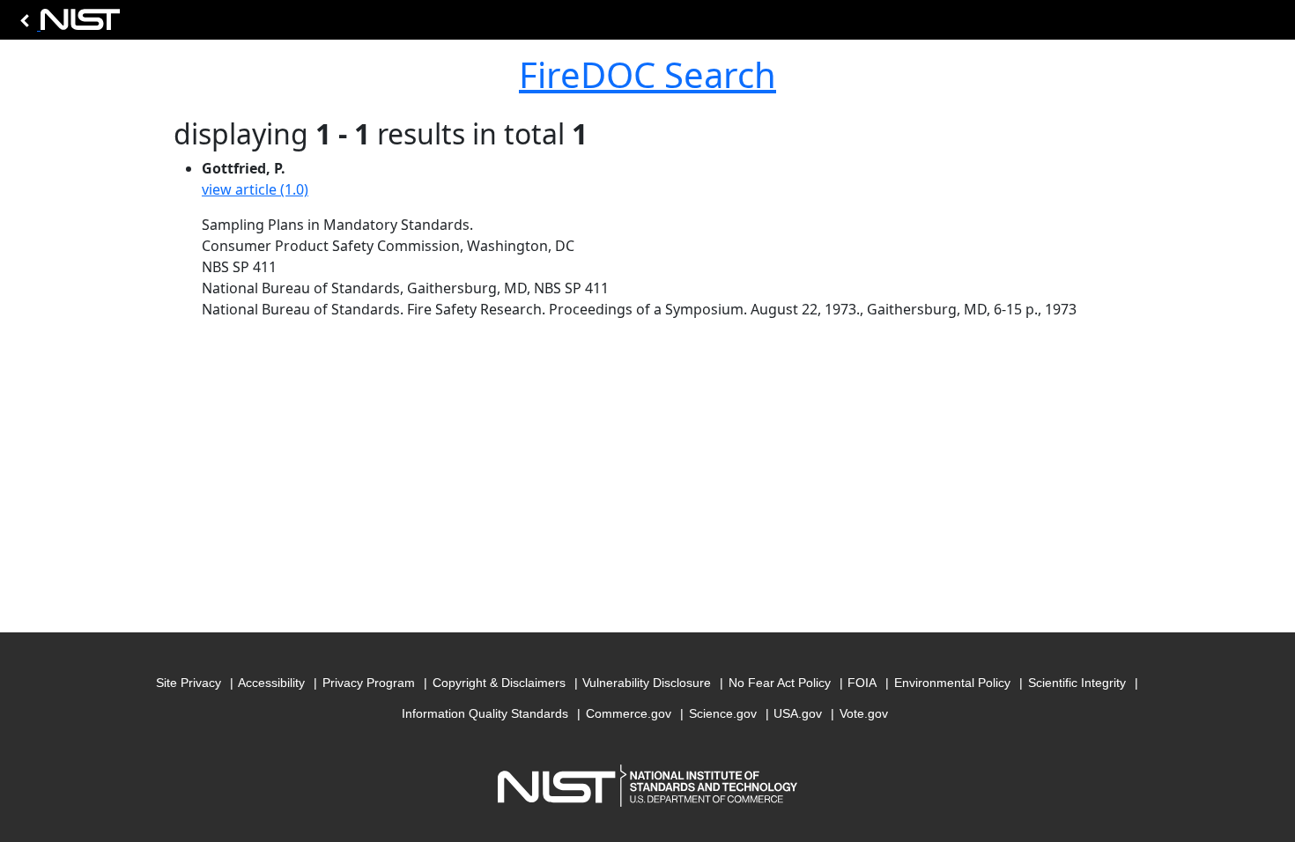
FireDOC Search (647, 74)
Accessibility (271, 683)
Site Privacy (188, 683)
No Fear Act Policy (780, 683)
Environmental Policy (952, 683)
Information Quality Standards (485, 713)
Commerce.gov (628, 713)
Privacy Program (368, 683)
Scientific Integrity (1077, 683)
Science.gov (723, 713)
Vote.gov (864, 713)
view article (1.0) (255, 189)
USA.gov (797, 713)
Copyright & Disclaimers (499, 683)
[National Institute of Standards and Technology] (67, 24)
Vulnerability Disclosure (646, 683)
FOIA (862, 683)
